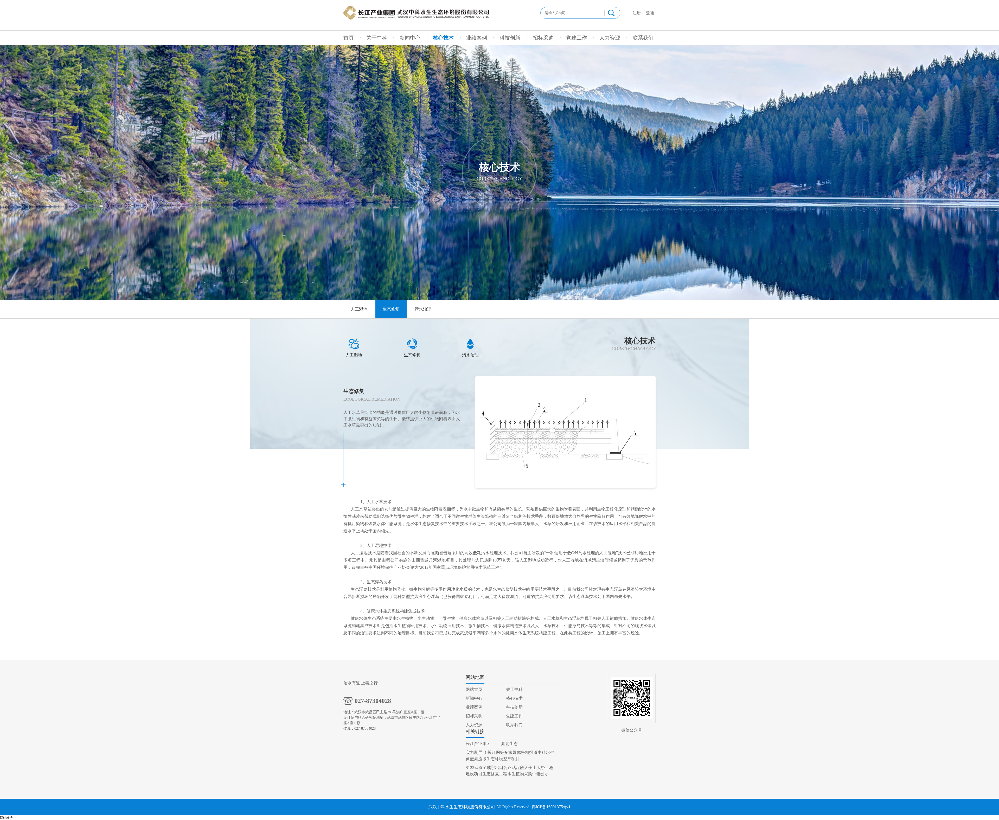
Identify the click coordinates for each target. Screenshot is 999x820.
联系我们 (643, 38)
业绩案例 (476, 38)
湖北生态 (509, 743)
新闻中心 (410, 38)
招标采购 (543, 38)
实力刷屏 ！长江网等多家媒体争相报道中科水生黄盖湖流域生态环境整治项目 (510, 755)
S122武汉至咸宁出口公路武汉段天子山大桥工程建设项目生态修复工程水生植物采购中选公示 (509, 770)
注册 (636, 13)
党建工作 (576, 38)
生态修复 (391, 309)
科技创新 (509, 38)
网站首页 (474, 689)
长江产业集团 (478, 743)
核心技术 (443, 38)
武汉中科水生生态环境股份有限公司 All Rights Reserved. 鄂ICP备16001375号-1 (499, 807)
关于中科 (376, 38)
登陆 (650, 13)
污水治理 (423, 309)
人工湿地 (359, 309)
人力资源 (609, 38)
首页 (348, 38)
